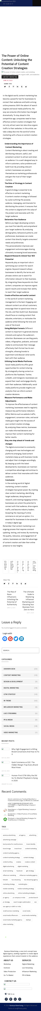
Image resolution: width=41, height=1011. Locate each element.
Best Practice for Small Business (13, 844)
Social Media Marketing (29, 915)
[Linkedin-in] (15, 999)
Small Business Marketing (11, 911)
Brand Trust (18, 848)
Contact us (10, 981)
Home (6, 17)
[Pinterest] (13, 86)
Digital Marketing (11, 688)
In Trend (7, 700)
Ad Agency (22, 835)
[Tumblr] (21, 86)
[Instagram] (19, 999)
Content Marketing (10, 77)
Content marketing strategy (11, 565)
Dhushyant (11, 818)
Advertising (32, 835)
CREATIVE (18, 862)
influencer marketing (9, 875)
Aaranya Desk (9, 668)
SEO (35, 902)
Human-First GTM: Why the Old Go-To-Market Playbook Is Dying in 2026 (25, 778)
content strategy (18, 566)
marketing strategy (9, 884)
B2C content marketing (5, 565)
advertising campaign (9, 839)
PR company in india (19, 897)
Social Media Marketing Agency (12, 920)
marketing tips (22, 884)
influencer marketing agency (28, 875)
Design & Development (13, 681)
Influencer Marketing (13, 707)
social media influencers (10, 915)
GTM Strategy (9, 694)
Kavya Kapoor (12, 809)
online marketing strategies (26, 893)
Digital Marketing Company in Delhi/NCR (22, 805)
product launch (33, 897)
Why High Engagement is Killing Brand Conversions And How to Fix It (25, 752)
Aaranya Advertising (9, 835)
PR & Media (8, 719)
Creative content (30, 862)
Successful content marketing (34, 565)
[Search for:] (20, 650)
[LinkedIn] (17, 86)
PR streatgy (6, 902)
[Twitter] (5, 86)
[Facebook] (9, 86)
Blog (15, 17)
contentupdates (28, 565)
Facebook (19, 871)
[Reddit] (26, 86)
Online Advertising (8, 893)
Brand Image (7, 848)
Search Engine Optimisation (22, 902)
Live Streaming (10, 713)
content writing (23, 565)
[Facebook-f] (6, 999)
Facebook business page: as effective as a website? (23, 800)
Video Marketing (11, 732)
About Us (8, 960)
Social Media (9, 726)
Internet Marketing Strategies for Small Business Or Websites (22, 819)
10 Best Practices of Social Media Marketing (22, 814)
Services (26, 960)
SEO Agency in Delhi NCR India (12, 906)
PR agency (6, 897)
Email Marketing (8, 871)
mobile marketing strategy (26, 888)
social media (26, 911)
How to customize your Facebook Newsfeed (21, 799)
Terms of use (12, 1008)
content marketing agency (11, 853)
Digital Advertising (8, 866)
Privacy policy (22, 1008)
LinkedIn (5, 880)
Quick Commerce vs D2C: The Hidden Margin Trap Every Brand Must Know (25, 765)
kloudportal (11, 814)
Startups (28, 920)
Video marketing (8, 924)
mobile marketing (8, 888)
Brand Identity (30, 844)
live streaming (16, 880)
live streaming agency (31, 880)
